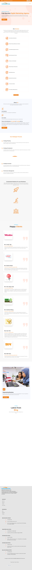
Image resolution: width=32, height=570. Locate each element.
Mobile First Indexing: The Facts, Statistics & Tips (14, 477)
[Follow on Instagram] (28, 0)
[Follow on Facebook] (27, 0)
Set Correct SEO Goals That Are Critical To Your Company (15, 432)
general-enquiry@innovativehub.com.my (12, 521)
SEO (4, 415)
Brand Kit (3, 512)
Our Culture (5, 397)
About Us (4, 19)
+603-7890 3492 (9, 519)
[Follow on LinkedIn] (29, 0)
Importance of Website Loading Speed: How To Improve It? (15, 454)
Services (3, 502)
